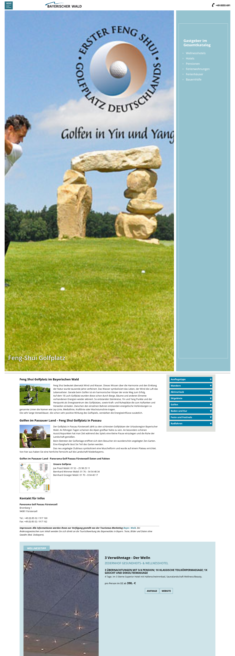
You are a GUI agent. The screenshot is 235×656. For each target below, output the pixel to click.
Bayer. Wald (129, 527)
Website (166, 590)
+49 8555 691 (222, 5)
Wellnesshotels (196, 53)
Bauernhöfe (193, 79)
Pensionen (193, 64)
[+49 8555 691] (213, 5)
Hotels (190, 58)
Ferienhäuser (194, 74)
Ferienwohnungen (198, 69)
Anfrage (152, 590)
